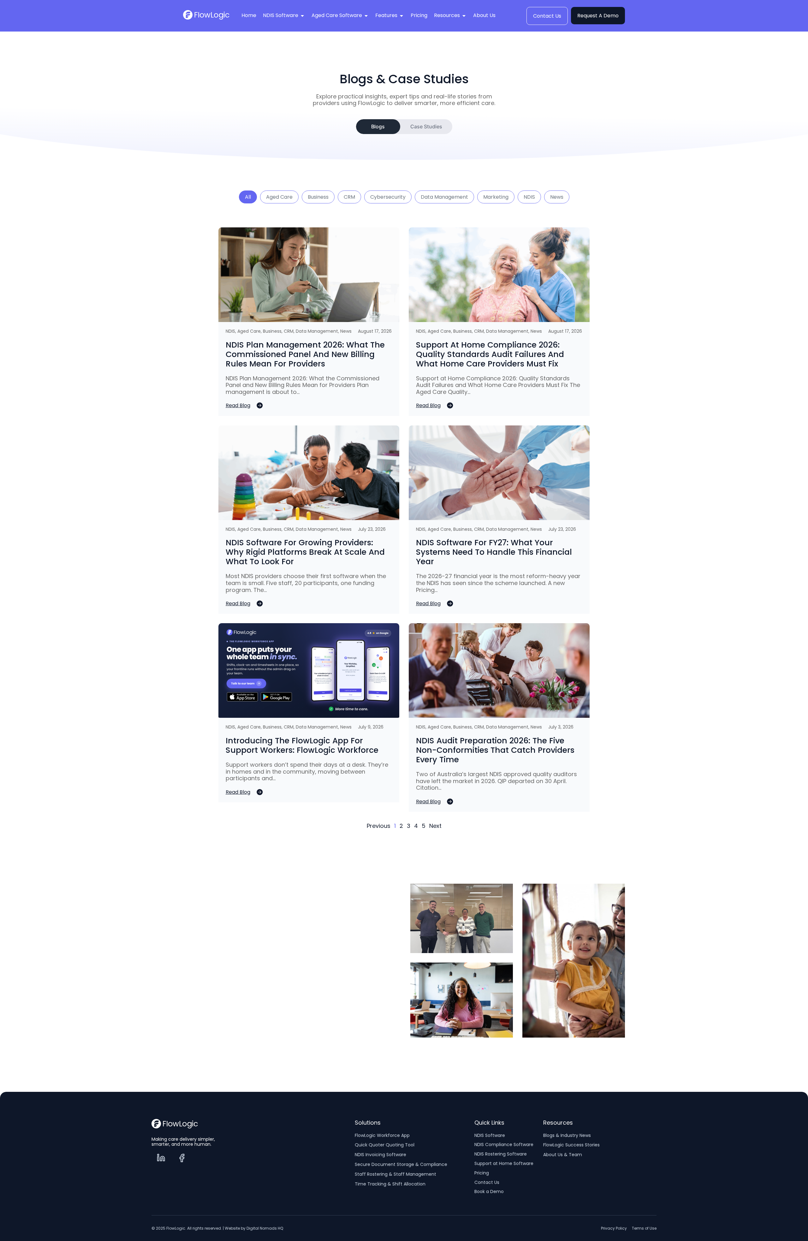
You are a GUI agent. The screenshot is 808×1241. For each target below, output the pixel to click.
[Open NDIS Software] (302, 16)
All (248, 197)
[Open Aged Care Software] (366, 16)
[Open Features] (401, 16)
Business (318, 197)
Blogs (378, 126)
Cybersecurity (388, 197)
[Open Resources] (463, 16)
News (556, 197)
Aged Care (279, 197)
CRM (349, 197)
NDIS (529, 197)
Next (435, 826)
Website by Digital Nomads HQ (254, 1228)
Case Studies (426, 126)
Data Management (444, 197)
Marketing (495, 197)
